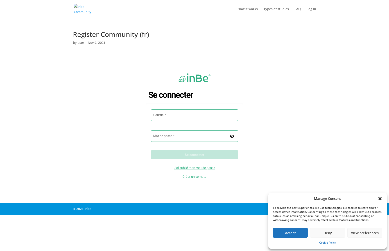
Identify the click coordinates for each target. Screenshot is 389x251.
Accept (290, 233)
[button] (380, 198)
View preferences (365, 233)
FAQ (298, 9)
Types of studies (276, 9)
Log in (311, 9)
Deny (327, 233)
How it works (247, 9)
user (80, 42)
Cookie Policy (327, 242)
